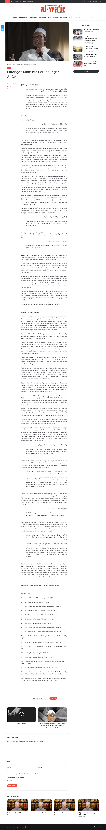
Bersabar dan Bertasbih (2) (38, 813)
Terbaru (55, 17)
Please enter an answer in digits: (15, 777)
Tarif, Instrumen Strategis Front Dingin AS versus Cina (91, 63)
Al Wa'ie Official (32, 827)
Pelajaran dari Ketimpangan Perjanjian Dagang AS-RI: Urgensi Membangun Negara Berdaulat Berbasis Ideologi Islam (45, 1)
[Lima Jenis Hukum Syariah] (77, 32)
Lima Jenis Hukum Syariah (91, 29)
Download (63, 17)
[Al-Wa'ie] (53, 9)
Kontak (89, 1)
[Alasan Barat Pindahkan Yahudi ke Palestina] (77, 57)
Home (15, 17)
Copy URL (53, 698)
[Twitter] (2, 29)
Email (9, 767)
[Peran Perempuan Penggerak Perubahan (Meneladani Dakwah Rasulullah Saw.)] (77, 39)
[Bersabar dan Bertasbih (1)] (64, 805)
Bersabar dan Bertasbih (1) (61, 813)
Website (40, 767)
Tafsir (13, 64)
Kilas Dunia (33, 17)
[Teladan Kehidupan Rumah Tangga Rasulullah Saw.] (77, 49)
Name (9, 761)
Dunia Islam (42, 17)
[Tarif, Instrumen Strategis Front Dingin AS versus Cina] (77, 64)
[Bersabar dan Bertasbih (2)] (41, 805)
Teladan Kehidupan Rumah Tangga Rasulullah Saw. (91, 48)
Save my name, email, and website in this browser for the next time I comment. (29, 774)
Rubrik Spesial (23, 17)
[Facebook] (2, 26)
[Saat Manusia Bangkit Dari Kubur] (17, 805)
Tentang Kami (97, 1)
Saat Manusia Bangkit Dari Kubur (16, 813)
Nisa (49, 17)
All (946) (86, 71)
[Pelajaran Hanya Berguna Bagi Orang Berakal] (88, 805)
